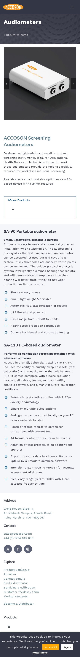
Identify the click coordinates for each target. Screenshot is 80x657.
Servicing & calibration (19, 587)
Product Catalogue (16, 569)
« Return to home (16, 34)
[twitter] (8, 549)
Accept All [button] (50, 647)
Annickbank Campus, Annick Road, (28, 513)
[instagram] (28, 549)
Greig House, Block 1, (18, 508)
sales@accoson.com (18, 533)
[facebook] (18, 549)
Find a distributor (16, 583)
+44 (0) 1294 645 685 (18, 538)
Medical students (16, 596)
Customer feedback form (21, 592)
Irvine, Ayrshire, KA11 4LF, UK (24, 517)
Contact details (14, 578)
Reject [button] (67, 647)
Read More (40, 652)
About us (10, 574)
